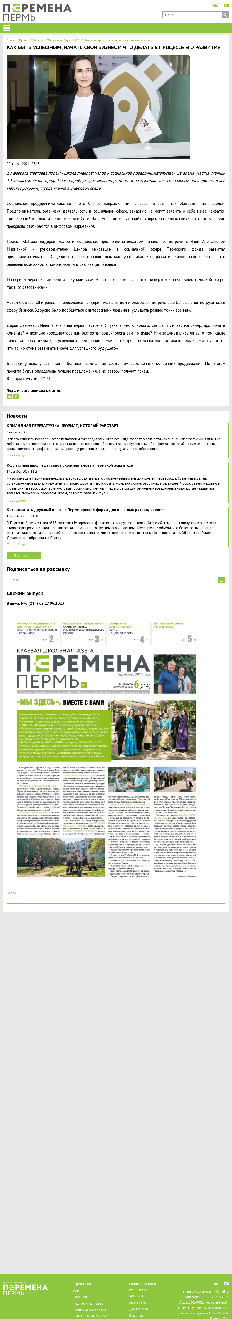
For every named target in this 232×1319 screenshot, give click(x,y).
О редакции (82, 1283)
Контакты (136, 1295)
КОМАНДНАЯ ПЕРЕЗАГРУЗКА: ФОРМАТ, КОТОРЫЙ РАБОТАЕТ (63, 425)
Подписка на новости (89, 1303)
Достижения (139, 1309)
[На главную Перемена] (39, 12)
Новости (17, 416)
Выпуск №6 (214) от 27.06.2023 (35, 603)
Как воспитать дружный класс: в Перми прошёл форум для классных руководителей (85, 509)
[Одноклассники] (16, 396)
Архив (11, 892)
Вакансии (136, 1315)
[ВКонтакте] (9, 396)
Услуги (77, 1290)
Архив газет (138, 1302)
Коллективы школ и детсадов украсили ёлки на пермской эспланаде (70, 465)
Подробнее (16, 455)
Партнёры (80, 1297)
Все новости (24, 555)
